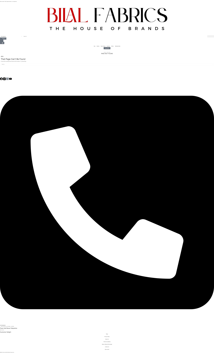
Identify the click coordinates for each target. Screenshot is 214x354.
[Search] (210, 36)
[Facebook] (1, 78)
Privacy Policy (107, 336)
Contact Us (107, 346)
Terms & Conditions (107, 341)
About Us (107, 339)
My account (107, 349)
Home (105, 52)
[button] (3, 38)
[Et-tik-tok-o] (7, 78)
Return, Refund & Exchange (107, 344)
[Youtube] (10, 78)
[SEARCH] (212, 64)
